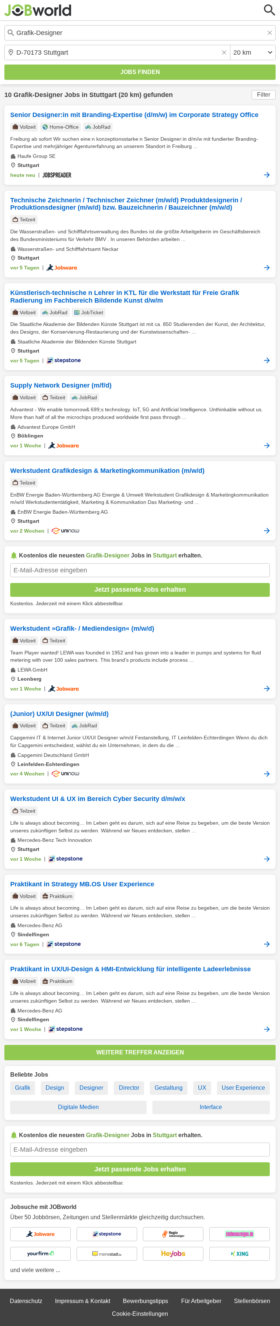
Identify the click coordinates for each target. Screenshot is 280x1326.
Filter (263, 95)
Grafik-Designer (38, 94)
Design (55, 1088)
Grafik (22, 1088)
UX (202, 1088)
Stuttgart (103, 94)
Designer (91, 1088)
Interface (211, 1107)
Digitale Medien (78, 1107)
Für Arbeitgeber (201, 1301)
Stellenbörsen (252, 1301)
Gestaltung (169, 1088)
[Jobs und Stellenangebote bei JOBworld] (37, 10)
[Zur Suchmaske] (270, 10)
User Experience (243, 1088)
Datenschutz (26, 1301)
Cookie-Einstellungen (140, 1314)
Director (129, 1088)
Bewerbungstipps (145, 1301)
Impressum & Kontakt (82, 1301)
